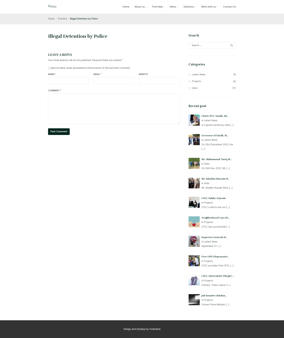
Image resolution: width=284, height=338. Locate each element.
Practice (62, 18)
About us (140, 6)
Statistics (188, 6)
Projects (196, 81)
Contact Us (229, 6)
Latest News (198, 74)
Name (52, 74)
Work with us (208, 6)
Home (126, 6)
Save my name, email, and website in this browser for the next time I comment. (90, 68)
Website (143, 74)
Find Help (157, 6)
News (173, 6)
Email (97, 74)
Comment (54, 90)
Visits (195, 88)
